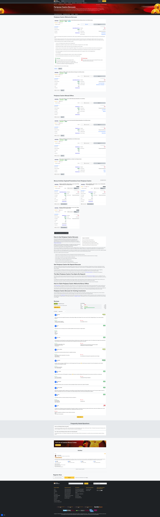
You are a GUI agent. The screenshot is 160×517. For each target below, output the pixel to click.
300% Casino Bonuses (68, 491)
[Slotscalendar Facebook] (97, 490)
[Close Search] (84, 1)
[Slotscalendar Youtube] (102, 490)
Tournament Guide (88, 489)
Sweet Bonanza (103, 32)
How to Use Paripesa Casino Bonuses (88, 239)
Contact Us (55, 499)
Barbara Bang (98, 84)
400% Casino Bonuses (68, 490)
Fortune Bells (104, 109)
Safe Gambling (56, 496)
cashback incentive (77, 296)
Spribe (105, 171)
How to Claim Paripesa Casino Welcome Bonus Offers (90, 243)
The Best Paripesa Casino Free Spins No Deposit (89, 242)
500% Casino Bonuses (68, 489)
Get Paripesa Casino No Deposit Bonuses (88, 241)
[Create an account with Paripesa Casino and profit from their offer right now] (103, 26)
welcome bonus (57, 285)
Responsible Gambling (57, 495)
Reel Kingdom (102, 84)
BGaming (104, 111)
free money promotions (88, 272)
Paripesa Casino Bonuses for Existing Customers (89, 245)
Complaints (55, 491)
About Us (55, 490)
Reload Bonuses (77, 106)
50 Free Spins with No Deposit (79, 489)
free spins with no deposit (91, 275)
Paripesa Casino (77, 114)
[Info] (2, 515)
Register (69, 477)
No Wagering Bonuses (68, 496)
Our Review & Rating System (58, 501)
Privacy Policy (56, 494)
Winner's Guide (88, 490)
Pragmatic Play (103, 34)
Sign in (87, 477)
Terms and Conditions (57, 500)
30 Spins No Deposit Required (79, 490)
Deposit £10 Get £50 (67, 494)
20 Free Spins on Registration (79, 493)
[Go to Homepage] (57, 1)
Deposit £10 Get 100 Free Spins (69, 495)
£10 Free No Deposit (78, 496)
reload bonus (63, 295)
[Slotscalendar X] (99, 490)
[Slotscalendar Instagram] (100, 490)
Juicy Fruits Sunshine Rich (102, 131)
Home (55, 489)
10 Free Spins (77, 495)
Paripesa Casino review (57, 242)
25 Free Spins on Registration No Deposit (79, 492)
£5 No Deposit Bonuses (78, 497)
